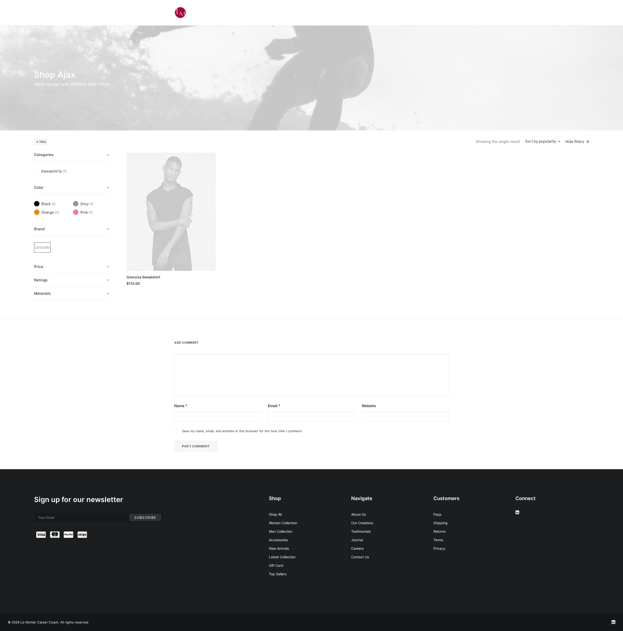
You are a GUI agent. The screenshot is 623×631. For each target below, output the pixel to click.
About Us (358, 514)
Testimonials (361, 531)
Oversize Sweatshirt (143, 277)
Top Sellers (277, 574)
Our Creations (362, 523)
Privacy (439, 548)
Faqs (437, 514)
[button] (171, 211)
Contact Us (360, 557)
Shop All (275, 514)
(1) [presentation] (65, 171)
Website (369, 405)
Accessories (278, 540)
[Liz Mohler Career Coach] (180, 13)
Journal (357, 540)
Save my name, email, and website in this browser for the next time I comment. (242, 431)
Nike (42, 142)
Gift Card (276, 565)
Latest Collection (282, 557)
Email (274, 405)
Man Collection (280, 531)
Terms (438, 540)
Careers (357, 548)
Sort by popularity (540, 141)
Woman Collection (283, 523)
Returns (439, 531)
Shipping (440, 523)
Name (180, 405)
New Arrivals (279, 548)
